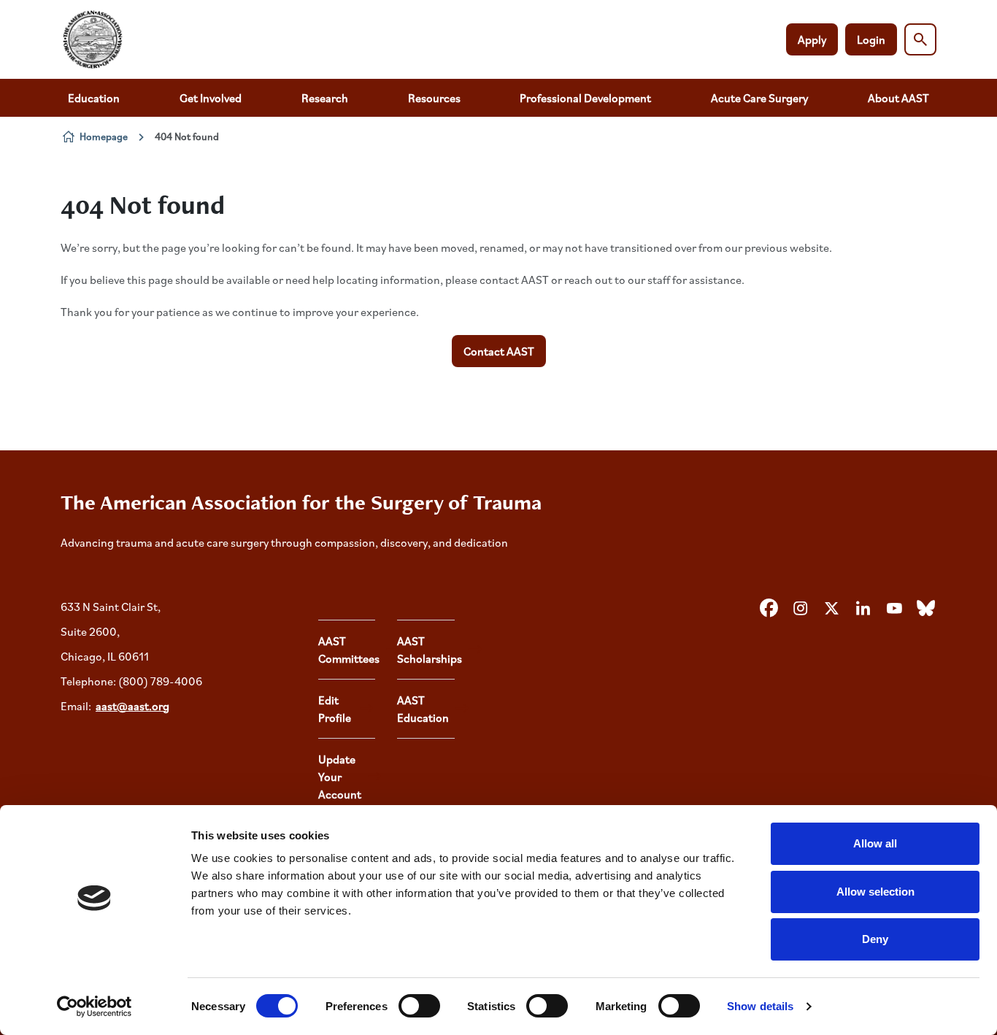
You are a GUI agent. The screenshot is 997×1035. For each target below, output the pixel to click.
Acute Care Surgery (759, 98)
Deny (875, 939)
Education (94, 98)
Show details (760, 1006)
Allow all (875, 843)
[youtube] (894, 609)
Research (324, 98)
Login (871, 39)
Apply (812, 39)
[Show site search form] (920, 39)
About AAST (898, 98)
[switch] (419, 1005)
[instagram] (800, 609)
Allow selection (875, 891)
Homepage (104, 136)
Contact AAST (498, 351)
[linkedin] (863, 609)
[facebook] (768, 609)
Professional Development (585, 98)
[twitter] (831, 609)
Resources (434, 98)
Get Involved (211, 98)
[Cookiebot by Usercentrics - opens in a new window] (94, 1006)
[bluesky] (925, 609)
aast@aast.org (132, 706)
